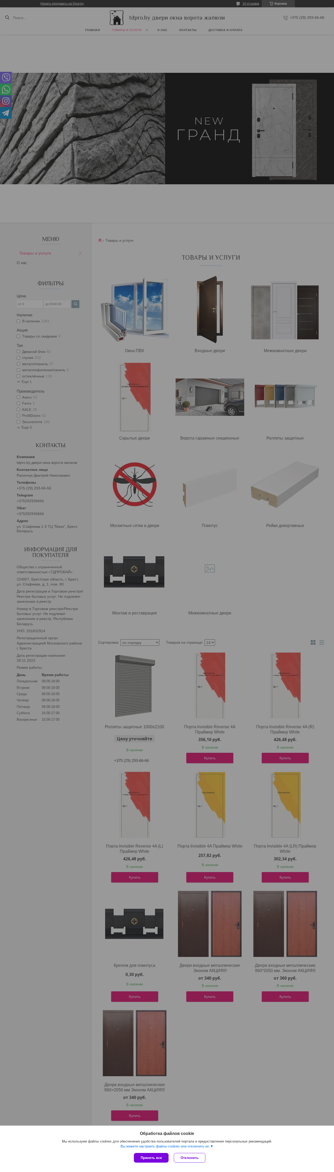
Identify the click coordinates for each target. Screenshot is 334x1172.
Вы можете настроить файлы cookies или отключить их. (165, 1146)
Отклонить (190, 1158)
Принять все (151, 1158)
